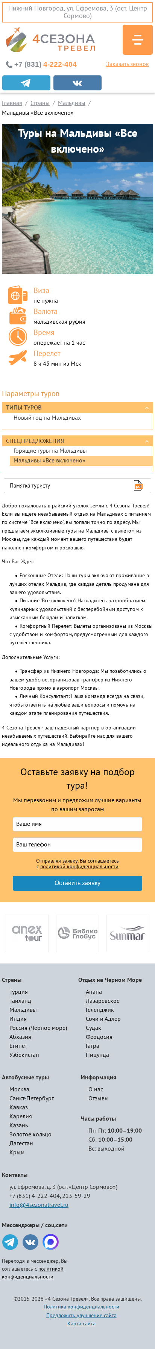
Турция (18, 992)
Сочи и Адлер (103, 1019)
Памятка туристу (30, 485)
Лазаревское (103, 1001)
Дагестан (21, 1143)
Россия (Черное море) (38, 1028)
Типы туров (23, 407)
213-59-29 (76, 1196)
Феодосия (99, 1037)
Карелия (20, 1116)
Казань (18, 1125)
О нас (95, 1089)
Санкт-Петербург (31, 1098)
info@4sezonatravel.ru (38, 1205)
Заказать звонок (127, 64)
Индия (18, 1019)
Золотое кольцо (30, 1134)
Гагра (92, 1046)
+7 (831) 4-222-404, (35, 1196)
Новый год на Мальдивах (47, 417)
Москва (19, 1089)
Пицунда (97, 1055)
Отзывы (98, 1098)
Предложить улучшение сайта (81, 1315)
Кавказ (18, 1107)
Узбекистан (24, 1055)
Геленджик (100, 1010)
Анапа (94, 992)
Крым (16, 1152)
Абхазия (20, 1037)
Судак (93, 1028)
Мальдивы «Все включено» (49, 460)
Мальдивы (23, 1010)
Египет (18, 1046)
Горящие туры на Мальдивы (50, 450)
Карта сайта (81, 1323)
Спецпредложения (35, 441)
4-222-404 (45, 64)
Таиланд (20, 1001)
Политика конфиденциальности (81, 1307)
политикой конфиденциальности (79, 867)
